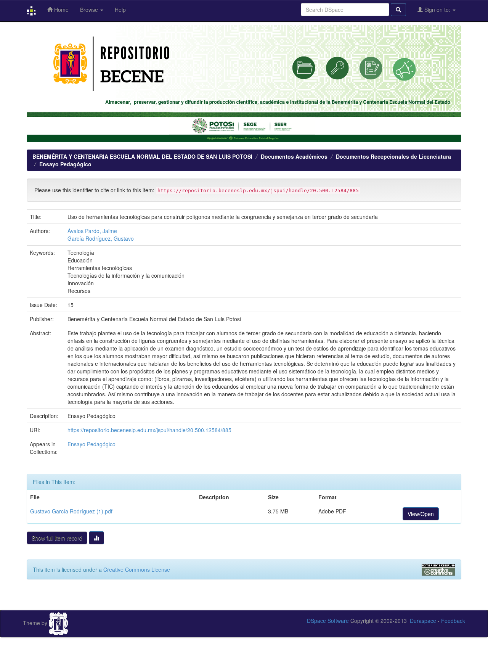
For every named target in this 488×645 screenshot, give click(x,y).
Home (61, 9)
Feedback (453, 620)
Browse (90, 9)
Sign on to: (437, 9)
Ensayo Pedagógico (65, 164)
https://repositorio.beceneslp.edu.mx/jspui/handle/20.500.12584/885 (149, 430)
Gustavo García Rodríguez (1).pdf (71, 511)
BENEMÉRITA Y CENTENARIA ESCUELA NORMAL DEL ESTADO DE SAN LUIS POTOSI (142, 156)
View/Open (421, 514)
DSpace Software (328, 620)
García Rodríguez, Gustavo (100, 238)
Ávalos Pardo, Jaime (92, 231)
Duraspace (423, 620)
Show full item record (57, 538)
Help (120, 9)
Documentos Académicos (294, 156)
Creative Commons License (136, 569)
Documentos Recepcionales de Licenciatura (393, 156)
